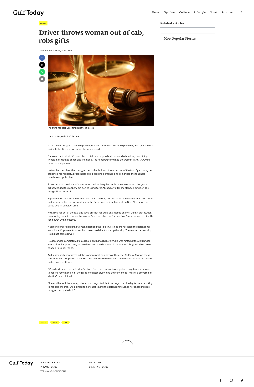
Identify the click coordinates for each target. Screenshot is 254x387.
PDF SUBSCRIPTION (50, 362)
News (155, 12)
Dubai (54, 322)
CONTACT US (94, 362)
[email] (42, 79)
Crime (43, 322)
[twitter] (42, 65)
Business (228, 12)
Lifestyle (200, 12)
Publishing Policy (98, 366)
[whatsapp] (42, 72)
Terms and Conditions (53, 371)
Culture (184, 12)
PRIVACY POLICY (48, 366)
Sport (214, 12)
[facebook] (42, 58)
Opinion (169, 12)
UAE (65, 322)
